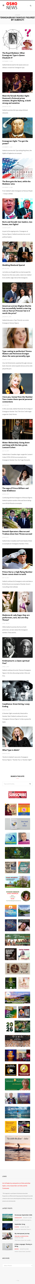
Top (18, 1280)
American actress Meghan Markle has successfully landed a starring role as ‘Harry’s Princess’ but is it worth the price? (16, 309)
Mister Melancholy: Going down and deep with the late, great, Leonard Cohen (15, 445)
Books (17, 1249)
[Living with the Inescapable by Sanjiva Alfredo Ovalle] (24, 1017)
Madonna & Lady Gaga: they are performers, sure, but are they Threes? (15, 617)
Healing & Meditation (21, 1236)
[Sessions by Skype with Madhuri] (24, 844)
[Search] (29, 5)
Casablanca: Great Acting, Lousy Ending (16, 705)
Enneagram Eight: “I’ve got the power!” (15, 142)
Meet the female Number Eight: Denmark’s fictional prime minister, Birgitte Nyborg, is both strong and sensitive (16, 99)
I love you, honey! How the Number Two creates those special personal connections (17, 399)
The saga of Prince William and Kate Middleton (15, 489)
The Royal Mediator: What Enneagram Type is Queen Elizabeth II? (13, 55)
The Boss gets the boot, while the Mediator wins (16, 182)
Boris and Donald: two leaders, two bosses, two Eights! (17, 223)
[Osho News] (12, 5)
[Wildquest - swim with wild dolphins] (11, 844)
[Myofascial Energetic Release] (24, 873)
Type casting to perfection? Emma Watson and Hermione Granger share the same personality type (17, 353)
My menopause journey (22, 1233)
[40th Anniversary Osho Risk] (17, 945)
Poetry (17, 1227)
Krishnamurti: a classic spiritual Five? (15, 662)
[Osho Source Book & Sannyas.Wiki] (24, 1075)
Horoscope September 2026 (23, 1215)
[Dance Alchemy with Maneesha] (17, 1090)
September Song (20, 1224)
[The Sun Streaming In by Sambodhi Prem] (17, 1061)
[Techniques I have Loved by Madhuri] (17, 1103)
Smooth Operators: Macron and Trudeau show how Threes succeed (17, 532)
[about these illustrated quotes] (17, 1160)
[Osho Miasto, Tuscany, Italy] (17, 1032)
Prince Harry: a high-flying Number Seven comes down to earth (17, 573)
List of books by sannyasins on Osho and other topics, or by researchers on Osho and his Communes (16, 1185)
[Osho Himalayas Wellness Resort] (17, 1003)
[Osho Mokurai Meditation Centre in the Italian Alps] (24, 916)
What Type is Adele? (10, 750)
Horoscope (18, 1217)
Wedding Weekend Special (13, 265)
